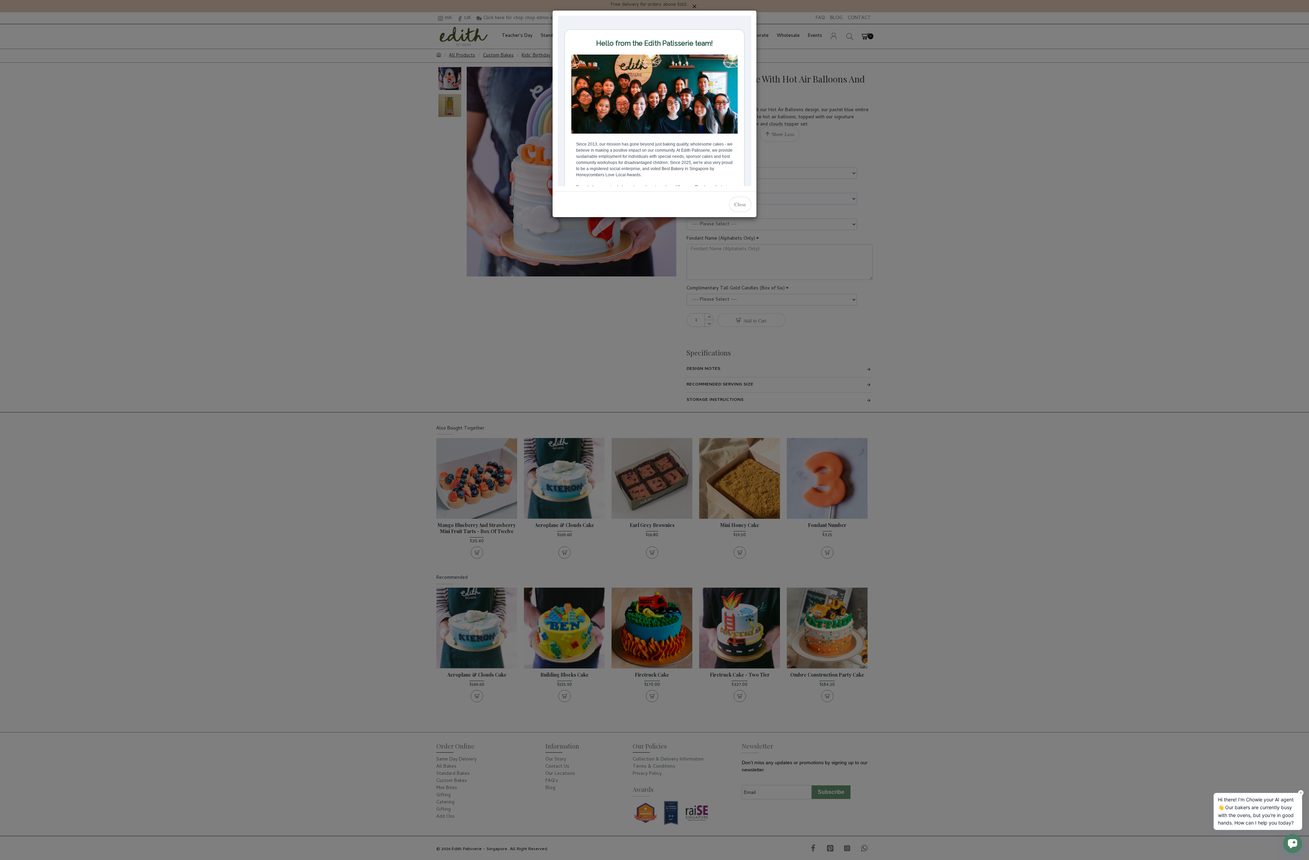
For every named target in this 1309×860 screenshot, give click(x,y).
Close (740, 204)
